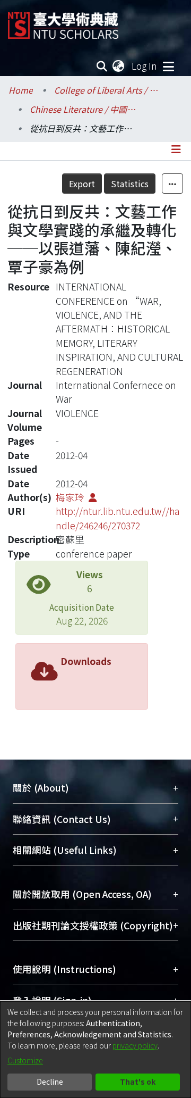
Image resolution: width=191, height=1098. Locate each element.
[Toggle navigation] (168, 66)
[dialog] (95, 1049)
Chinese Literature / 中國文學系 (83, 109)
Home (20, 90)
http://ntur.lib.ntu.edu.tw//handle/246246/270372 (117, 517)
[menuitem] (118, 66)
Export (82, 183)
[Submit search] (102, 66)
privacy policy (135, 1045)
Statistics (130, 183)
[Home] (63, 21)
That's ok (137, 1081)
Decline (50, 1081)
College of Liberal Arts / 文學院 (107, 90)
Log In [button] (145, 65)
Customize (25, 1060)
